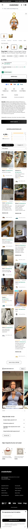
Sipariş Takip (17, 492)
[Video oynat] (12, 389)
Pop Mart (15, 40)
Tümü (8, 145)
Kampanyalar (17, 485)
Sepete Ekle (14, 76)
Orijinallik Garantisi (4, 485)
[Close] (25, 511)
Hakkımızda (3, 490)
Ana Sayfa (3, 40)
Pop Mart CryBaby (21, 117)
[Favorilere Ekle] (26, 14)
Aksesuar (9, 40)
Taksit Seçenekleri (18, 488)
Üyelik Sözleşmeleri (5, 495)
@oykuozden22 (7, 372)
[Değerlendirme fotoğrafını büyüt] (7, 159)
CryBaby (20, 40)
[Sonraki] (25, 411)
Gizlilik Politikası (4, 492)
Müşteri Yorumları (4, 488)
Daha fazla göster (14, 362)
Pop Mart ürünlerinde (7, 66)
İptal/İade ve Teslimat (19, 495)
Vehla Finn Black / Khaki (19, 456)
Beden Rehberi (18, 490)
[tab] (4, 36)
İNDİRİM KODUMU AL (14, 520)
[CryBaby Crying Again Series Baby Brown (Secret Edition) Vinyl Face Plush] (8, 47)
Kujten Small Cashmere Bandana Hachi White (6, 457)
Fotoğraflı (20, 145)
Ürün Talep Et (14, 121)
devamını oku (5, 212)
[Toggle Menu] (2, 5)
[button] (18, 133)
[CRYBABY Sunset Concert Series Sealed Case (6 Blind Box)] (21, 47)
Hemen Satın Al (14, 80)
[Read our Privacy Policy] (25, 527)
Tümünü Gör (6, 435)
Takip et (22, 368)
